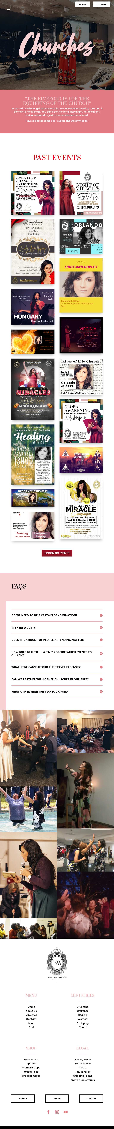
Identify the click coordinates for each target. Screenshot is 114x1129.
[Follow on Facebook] (48, 1112)
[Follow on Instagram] (57, 1112)
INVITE (23, 1098)
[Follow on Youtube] (65, 1112)
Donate (101, 4)
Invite (82, 4)
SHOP (57, 1098)
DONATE (91, 1098)
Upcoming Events (57, 553)
